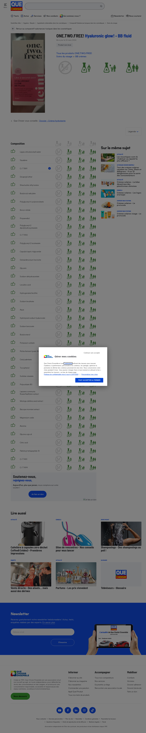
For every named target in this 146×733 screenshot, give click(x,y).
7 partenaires (68, 363)
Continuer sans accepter (92, 353)
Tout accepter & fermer (89, 380)
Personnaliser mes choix (89, 374)
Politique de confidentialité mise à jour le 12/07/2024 (61, 374)
